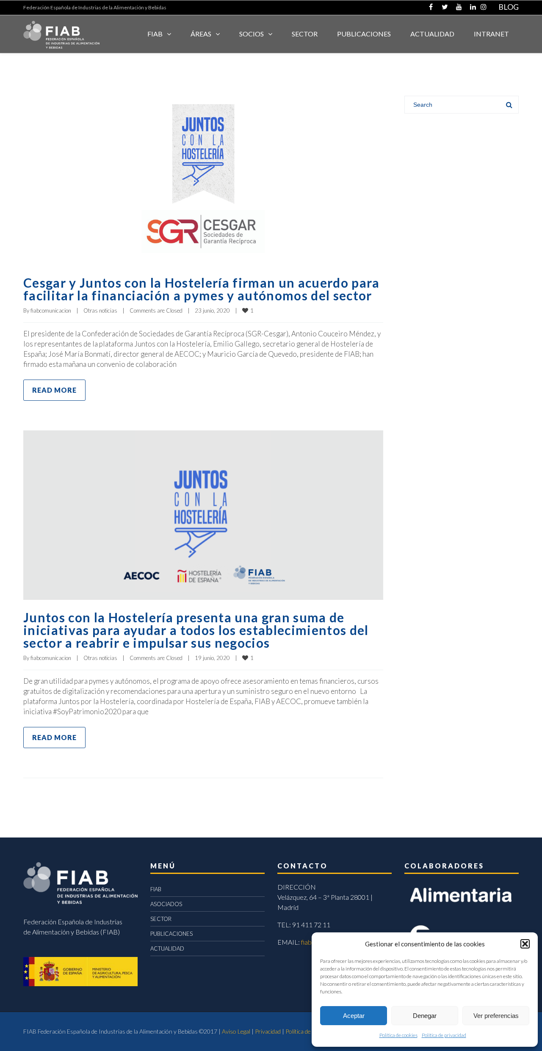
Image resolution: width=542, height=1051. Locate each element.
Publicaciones (364, 34)
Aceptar (354, 1015)
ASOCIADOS (166, 904)
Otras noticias (100, 310)
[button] (525, 944)
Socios (251, 34)
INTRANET (491, 34)
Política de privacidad (444, 1035)
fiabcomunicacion (50, 310)
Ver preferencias (496, 1015)
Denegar (425, 1015)
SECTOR (305, 34)
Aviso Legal (236, 1031)
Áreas (201, 34)
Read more (54, 390)
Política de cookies (398, 1035)
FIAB (155, 34)
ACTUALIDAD (432, 34)
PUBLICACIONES (171, 933)
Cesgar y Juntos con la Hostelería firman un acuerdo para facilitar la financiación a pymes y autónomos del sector (201, 289)
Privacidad (268, 1031)
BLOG (508, 6)
